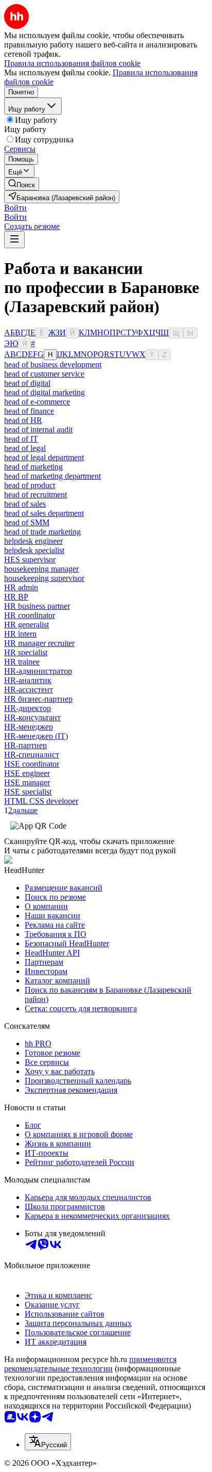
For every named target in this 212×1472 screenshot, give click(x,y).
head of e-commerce (37, 401)
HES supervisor (30, 559)
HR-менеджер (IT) (36, 736)
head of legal (25, 448)
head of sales (25, 503)
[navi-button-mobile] (14, 239)
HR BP (16, 596)
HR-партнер (25, 745)
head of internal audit (38, 429)
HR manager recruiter (39, 643)
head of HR (23, 420)
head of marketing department (52, 476)
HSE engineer (27, 773)
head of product (29, 485)
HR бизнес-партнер (38, 698)
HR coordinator (29, 615)
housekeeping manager (41, 568)
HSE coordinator (31, 763)
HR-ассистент (28, 689)
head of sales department (44, 513)
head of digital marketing (44, 392)
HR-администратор (38, 671)
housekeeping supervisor (44, 578)
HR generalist (26, 624)
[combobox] (48, 1441)
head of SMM (26, 522)
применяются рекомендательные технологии (90, 1364)
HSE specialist (27, 791)
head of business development (52, 364)
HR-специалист (31, 754)
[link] (21, 183)
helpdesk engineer (33, 541)
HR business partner (37, 606)
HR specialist (25, 652)
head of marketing (33, 466)
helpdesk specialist (34, 550)
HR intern (20, 633)
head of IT (21, 438)
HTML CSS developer (41, 801)
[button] (15, 207)
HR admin (21, 587)
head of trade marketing (42, 531)
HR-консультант (32, 717)
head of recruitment (35, 494)
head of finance (29, 411)
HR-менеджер (28, 726)
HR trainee (22, 661)
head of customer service (44, 373)
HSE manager (27, 782)
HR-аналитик (27, 680)
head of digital (27, 383)
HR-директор (27, 708)
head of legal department (44, 457)
